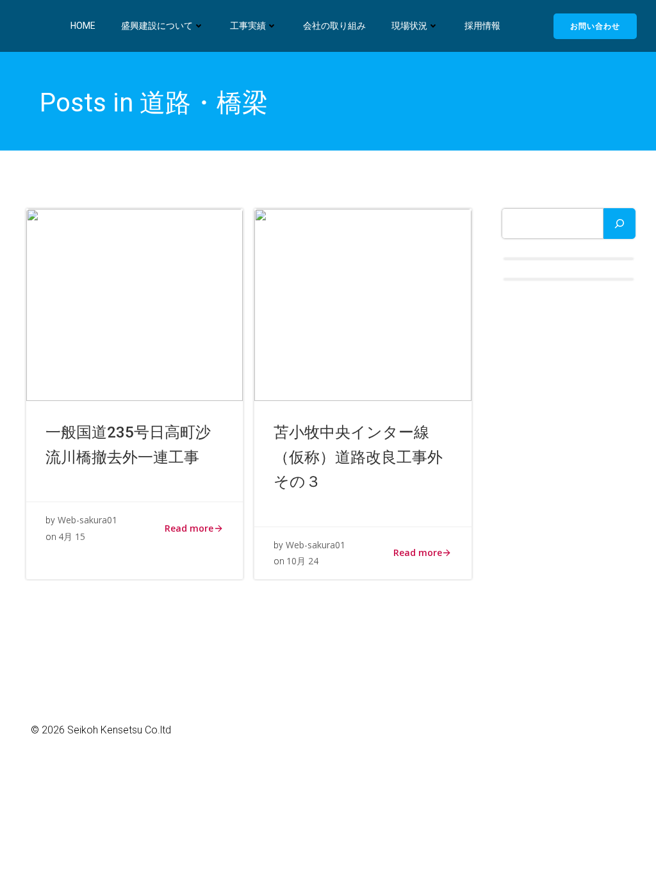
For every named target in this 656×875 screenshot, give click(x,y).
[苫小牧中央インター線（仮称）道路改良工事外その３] (362, 304)
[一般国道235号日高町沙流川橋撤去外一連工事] (134, 304)
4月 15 (71, 536)
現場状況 (409, 25)
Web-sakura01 (87, 520)
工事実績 (248, 25)
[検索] (619, 223)
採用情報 (482, 25)
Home (82, 25)
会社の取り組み (334, 25)
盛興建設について (157, 25)
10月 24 (302, 561)
